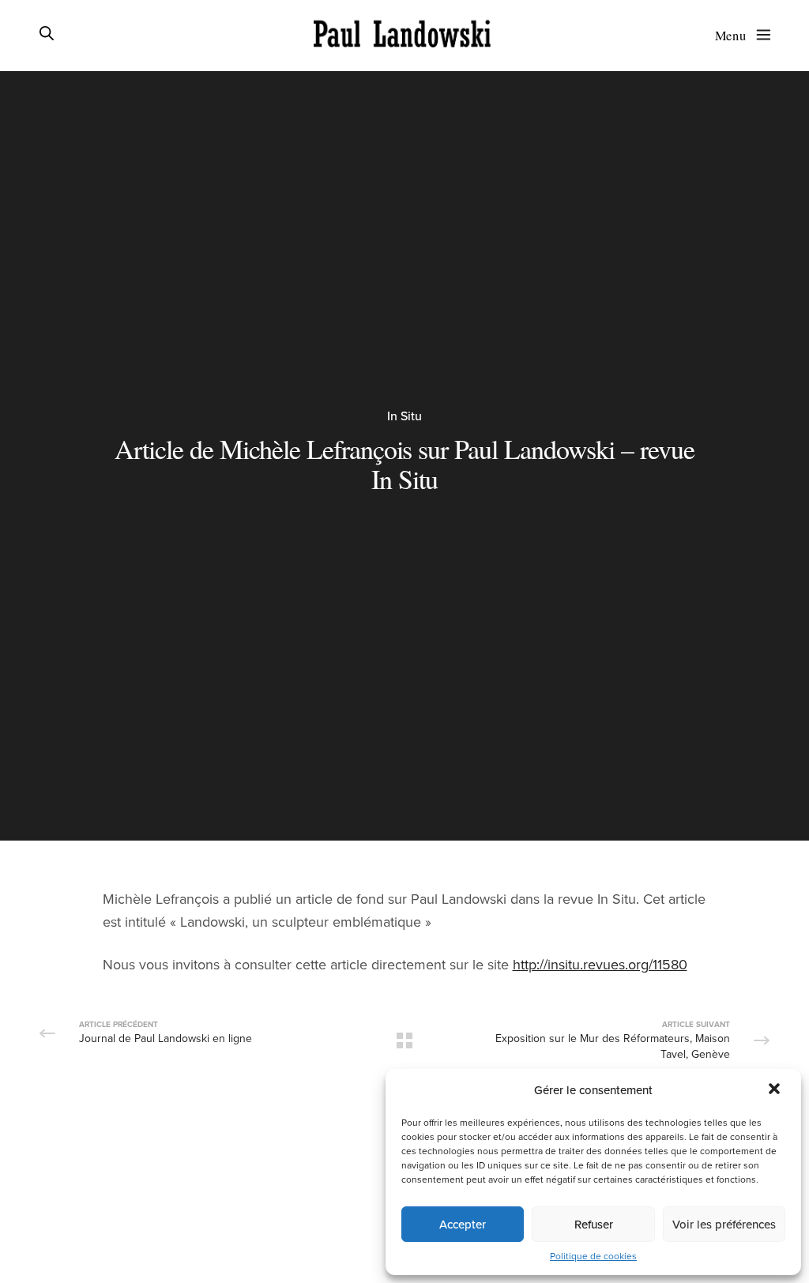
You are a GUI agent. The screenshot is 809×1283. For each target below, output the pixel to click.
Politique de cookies (593, 1256)
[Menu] (760, 34)
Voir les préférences (724, 1224)
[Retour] (404, 1040)
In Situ (404, 416)
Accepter (462, 1224)
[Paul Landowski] (402, 35)
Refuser (593, 1224)
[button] (775, 1090)
